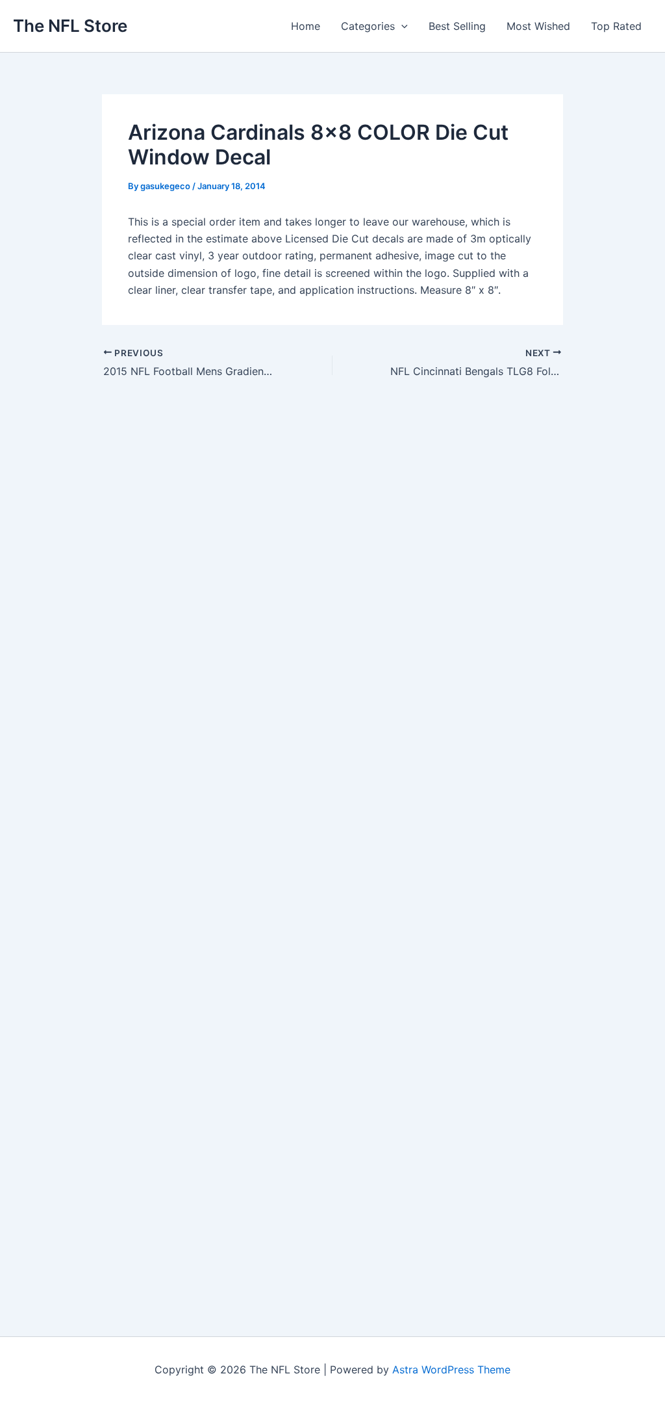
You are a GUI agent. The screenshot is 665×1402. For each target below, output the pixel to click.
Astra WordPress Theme (451, 1369)
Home (305, 25)
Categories (368, 25)
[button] (401, 26)
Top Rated (616, 25)
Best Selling (457, 25)
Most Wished (538, 25)
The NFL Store (70, 26)
